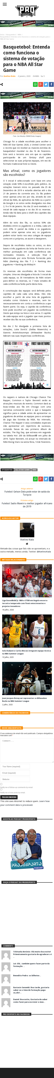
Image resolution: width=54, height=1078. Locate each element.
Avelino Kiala (9, 76)
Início (2, 35)
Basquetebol (11, 35)
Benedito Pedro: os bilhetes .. (27, 975)
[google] (40, 84)
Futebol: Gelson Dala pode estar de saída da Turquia (27, 492)
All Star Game (22, 470)
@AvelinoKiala (44, 551)
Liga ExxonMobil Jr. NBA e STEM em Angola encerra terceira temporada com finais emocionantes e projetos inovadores (24, 603)
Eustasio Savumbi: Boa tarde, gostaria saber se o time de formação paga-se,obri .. (31, 990)
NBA (19, 35)
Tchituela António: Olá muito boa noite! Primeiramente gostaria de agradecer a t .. (32, 954)
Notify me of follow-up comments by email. (16, 787)
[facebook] (51, 84)
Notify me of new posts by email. (12, 793)
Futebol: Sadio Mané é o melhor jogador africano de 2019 (27, 503)
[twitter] (46, 84)
